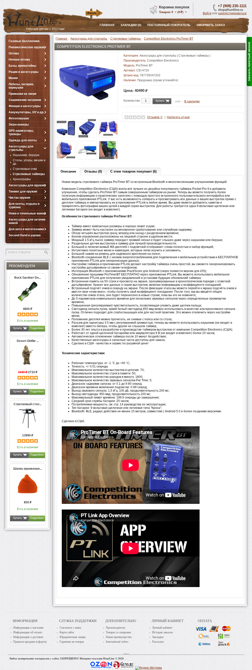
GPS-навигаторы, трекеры (21, 132)
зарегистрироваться (232, 13)
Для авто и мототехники (26, 229)
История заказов (162, 632)
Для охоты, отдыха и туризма (24, 205)
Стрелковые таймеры (29, 174)
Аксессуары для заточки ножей (27, 221)
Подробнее (37, 328)
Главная (107, 25)
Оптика (14, 53)
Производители (115, 627)
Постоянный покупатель (168, 25)
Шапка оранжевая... (27, 468)
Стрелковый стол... (28, 404)
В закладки (192, 101)
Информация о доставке (28, 637)
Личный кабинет (162, 627)
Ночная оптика (19, 59)
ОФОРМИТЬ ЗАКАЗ (211, 25)
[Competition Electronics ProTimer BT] (87, 109)
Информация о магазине (28, 627)
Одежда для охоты (23, 140)
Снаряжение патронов (25, 100)
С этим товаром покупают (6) (133, 171)
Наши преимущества (118, 637)
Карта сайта (67, 632)
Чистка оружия (19, 197)
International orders (117, 641)
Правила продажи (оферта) (30, 641)
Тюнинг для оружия (23, 191)
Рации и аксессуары (23, 72)
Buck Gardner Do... (27, 277)
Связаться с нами (70, 627)
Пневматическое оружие (27, 47)
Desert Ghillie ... (28, 341)
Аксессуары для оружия (27, 185)
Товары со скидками (118, 632)
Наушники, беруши (26, 155)
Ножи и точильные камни (27, 213)
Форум (91, 13)
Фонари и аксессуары (25, 106)
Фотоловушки (19, 118)
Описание (68, 171)
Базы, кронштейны (22, 65)
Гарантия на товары (72, 641)
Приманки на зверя (22, 94)
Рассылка (158, 641)
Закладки (157, 637)
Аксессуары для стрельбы (21, 148)
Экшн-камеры (19, 124)
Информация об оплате (27, 632)
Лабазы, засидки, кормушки (21, 85)
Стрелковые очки (25, 169)
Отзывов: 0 (154, 117)
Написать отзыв (178, 117)
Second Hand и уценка (25, 235)
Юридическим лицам (73, 637)
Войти (207, 13)
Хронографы (22, 179)
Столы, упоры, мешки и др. (29, 162)
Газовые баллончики (24, 41)
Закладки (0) (131, 25)
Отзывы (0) (93, 171)
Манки (13, 78)
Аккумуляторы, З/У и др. (26, 112)
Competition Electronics (163, 60)
